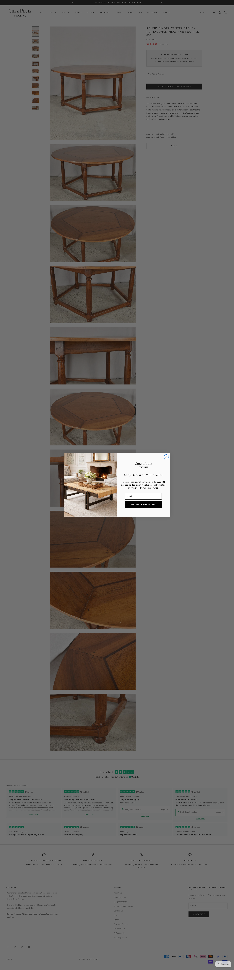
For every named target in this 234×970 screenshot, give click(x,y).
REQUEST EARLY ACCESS (143, 504)
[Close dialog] (166, 457)
